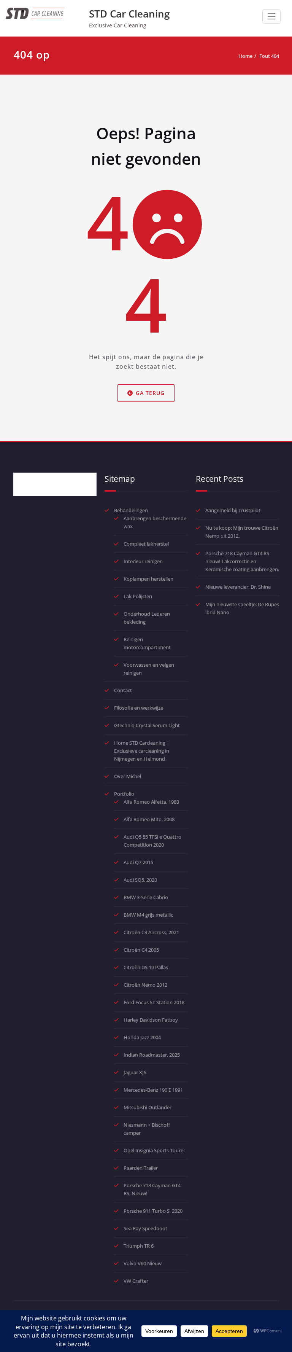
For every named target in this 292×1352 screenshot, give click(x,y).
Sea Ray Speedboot (145, 1228)
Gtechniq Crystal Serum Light (147, 725)
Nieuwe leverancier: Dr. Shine (238, 586)
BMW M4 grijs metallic (148, 914)
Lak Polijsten (138, 596)
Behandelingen (131, 510)
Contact (123, 690)
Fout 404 (269, 56)
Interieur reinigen (143, 561)
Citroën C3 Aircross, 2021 (151, 932)
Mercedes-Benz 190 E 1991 (153, 1089)
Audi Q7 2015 (138, 862)
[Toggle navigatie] (271, 16)
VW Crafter (136, 1280)
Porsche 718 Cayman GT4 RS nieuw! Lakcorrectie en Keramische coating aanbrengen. (242, 561)
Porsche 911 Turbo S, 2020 (153, 1210)
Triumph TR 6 (139, 1245)
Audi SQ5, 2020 (140, 879)
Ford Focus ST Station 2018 (154, 1002)
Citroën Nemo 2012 (145, 984)
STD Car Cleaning (129, 14)
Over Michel (127, 776)
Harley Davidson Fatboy (151, 1019)
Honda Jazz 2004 (142, 1037)
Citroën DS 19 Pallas (146, 967)
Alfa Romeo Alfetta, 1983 (151, 801)
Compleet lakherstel (146, 543)
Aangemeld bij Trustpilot (232, 510)
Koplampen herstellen (148, 578)
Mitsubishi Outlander (147, 1107)
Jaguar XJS (135, 1072)
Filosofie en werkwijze (138, 707)
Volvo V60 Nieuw (143, 1263)
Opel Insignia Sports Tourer (154, 1150)
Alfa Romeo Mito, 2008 (149, 819)
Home (245, 56)
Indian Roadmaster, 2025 (152, 1054)
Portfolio (124, 793)
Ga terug (150, 393)
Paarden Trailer (141, 1167)
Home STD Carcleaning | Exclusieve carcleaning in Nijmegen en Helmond (141, 750)
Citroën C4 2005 (141, 949)
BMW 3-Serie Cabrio (146, 897)
